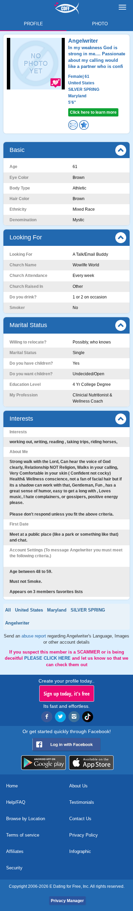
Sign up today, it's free (67, 693)
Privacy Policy (83, 835)
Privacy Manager (67, 900)
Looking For (26, 237)
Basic (17, 149)
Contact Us (80, 818)
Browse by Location (25, 818)
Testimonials (81, 802)
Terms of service (22, 835)
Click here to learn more (93, 112)
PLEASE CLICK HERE (48, 658)
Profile (33, 23)
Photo (100, 23)
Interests (21, 418)
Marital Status (28, 325)
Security (14, 867)
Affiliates (15, 851)
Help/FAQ (15, 802)
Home (12, 785)
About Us (78, 785)
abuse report (34, 636)
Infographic (80, 851)
